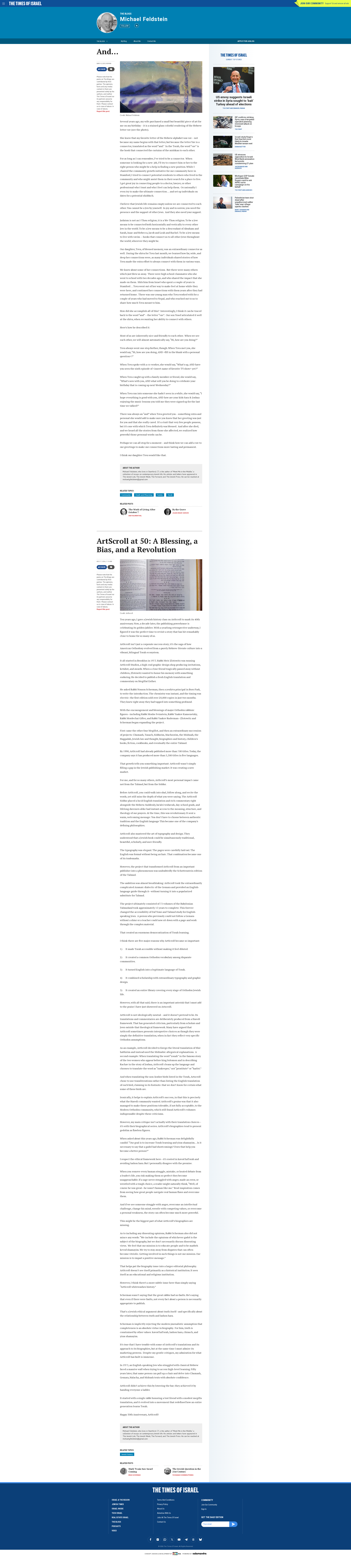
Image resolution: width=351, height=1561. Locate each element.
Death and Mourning (144, 495)
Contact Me (151, 41)
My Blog (124, 41)
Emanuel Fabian (239, 108)
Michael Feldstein (144, 19)
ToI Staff (226, 108)
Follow (124, 26)
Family (160, 495)
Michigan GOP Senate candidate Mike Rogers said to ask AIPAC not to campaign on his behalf (244, 181)
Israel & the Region (121, 1500)
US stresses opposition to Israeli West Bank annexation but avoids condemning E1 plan (244, 159)
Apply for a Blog (245, 41)
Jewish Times (118, 1504)
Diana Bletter (240, 146)
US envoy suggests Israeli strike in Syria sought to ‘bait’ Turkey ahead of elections (234, 100)
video (114, 1531)
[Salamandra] (199, 1553)
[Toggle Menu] (3, 3)
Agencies (238, 168)
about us (160, 1509)
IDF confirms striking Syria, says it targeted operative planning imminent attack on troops (244, 121)
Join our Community (312, 3)
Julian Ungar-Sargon (180, 513)
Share (103, 69)
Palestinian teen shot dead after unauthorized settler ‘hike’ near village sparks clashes (244, 202)
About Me (137, 41)
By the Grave (179, 509)
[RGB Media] (177, 1553)
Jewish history (127, 1454)
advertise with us (164, 1513)
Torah (170, 495)
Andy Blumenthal (135, 515)
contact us (161, 1522)
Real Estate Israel (120, 1517)
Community (126, 495)
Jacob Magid (239, 166)
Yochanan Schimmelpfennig (182, 1475)
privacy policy (162, 1504)
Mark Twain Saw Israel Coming (140, 1470)
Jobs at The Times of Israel (168, 1517)
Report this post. (103, 111)
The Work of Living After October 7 (141, 511)
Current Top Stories (234, 60)
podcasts (116, 1526)
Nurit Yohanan (240, 210)
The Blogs (125, 13)
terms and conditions (165, 1500)
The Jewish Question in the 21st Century (186, 1470)
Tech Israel (117, 1513)
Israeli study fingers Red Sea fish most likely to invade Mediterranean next (244, 140)
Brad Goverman (134, 1475)
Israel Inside (117, 1509)
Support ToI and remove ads (337, 3)
